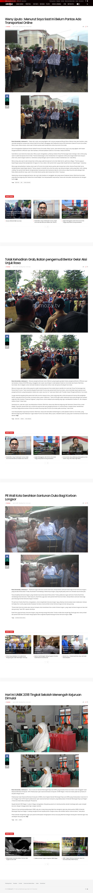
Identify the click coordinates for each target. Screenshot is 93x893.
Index (76, 1)
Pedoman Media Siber (70, 1)
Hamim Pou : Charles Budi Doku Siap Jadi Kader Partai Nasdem (74, 656)
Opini (64, 4)
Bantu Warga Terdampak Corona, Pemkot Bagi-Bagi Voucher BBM (45, 214)
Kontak (62, 1)
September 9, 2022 (11, 217)
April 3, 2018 (15, 26)
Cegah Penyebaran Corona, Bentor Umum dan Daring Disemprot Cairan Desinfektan (74, 213)
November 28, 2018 (39, 652)
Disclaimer (81, 1)
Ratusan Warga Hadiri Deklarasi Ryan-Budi (17, 649)
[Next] (48, 227)
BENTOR (17, 182)
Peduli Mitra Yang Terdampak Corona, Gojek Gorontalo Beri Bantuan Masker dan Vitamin (45, 221)
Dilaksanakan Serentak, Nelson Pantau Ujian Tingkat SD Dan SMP (17, 858)
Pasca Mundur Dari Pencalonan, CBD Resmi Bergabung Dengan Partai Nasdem (74, 648)
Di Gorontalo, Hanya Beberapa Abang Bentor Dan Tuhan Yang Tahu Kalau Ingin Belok (75, 457)
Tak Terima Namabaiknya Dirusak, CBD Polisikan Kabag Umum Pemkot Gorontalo (46, 648)
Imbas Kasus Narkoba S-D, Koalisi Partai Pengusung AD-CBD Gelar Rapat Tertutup (16, 656)
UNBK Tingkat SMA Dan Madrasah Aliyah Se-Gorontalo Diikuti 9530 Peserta (74, 858)
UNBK (20, 819)
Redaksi (58, 1)
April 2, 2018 (15, 702)
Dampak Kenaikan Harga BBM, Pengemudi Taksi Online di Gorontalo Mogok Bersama (17, 213)
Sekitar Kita (71, 4)
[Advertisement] (46, 11)
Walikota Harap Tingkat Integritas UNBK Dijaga (45, 858)
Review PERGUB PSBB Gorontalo (14, 221)
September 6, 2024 (11, 652)
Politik (48, 4)
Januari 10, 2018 (67, 652)
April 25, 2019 (38, 854)
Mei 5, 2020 (66, 453)
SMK (16, 819)
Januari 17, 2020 (10, 854)
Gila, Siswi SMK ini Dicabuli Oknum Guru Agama (17, 851)
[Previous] (45, 227)
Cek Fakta (35, 4)
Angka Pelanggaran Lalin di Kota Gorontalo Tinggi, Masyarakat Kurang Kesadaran (73, 221)
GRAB (22, 418)
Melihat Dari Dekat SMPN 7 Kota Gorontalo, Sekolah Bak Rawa (44, 851)
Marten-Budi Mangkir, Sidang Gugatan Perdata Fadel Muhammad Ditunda (46, 656)
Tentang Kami (52, 1)
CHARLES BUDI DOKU (20, 617)
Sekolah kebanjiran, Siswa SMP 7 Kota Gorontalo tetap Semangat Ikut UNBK (74, 851)
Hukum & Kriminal (56, 4)
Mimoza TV (11, 889)
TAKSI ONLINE (27, 182)
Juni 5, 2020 (66, 217)
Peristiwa (28, 4)
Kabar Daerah (19, 4)
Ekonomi (42, 4)
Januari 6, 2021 (38, 217)
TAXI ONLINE (28, 418)
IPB (21, 182)
